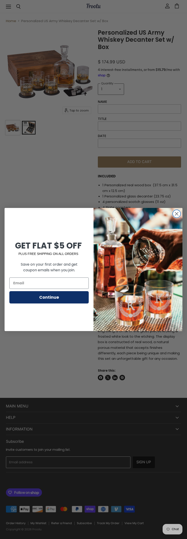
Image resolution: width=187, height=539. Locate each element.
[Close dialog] (177, 214)
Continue (49, 297)
